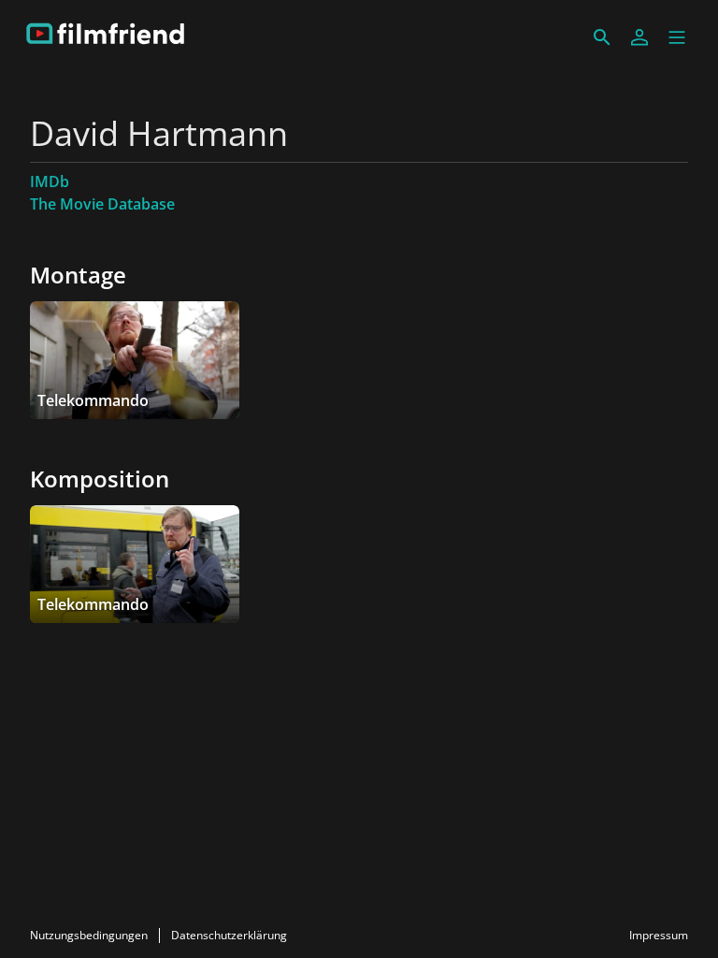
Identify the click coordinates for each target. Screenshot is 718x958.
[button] (677, 37)
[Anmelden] (639, 37)
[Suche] (602, 37)
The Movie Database (102, 204)
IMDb (49, 181)
